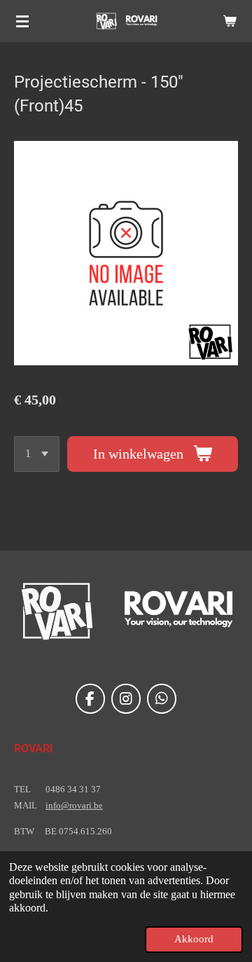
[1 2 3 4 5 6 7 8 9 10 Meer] (36, 454)
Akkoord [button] (194, 938)
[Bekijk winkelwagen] (229, 21)
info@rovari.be (74, 805)
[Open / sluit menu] (22, 21)
